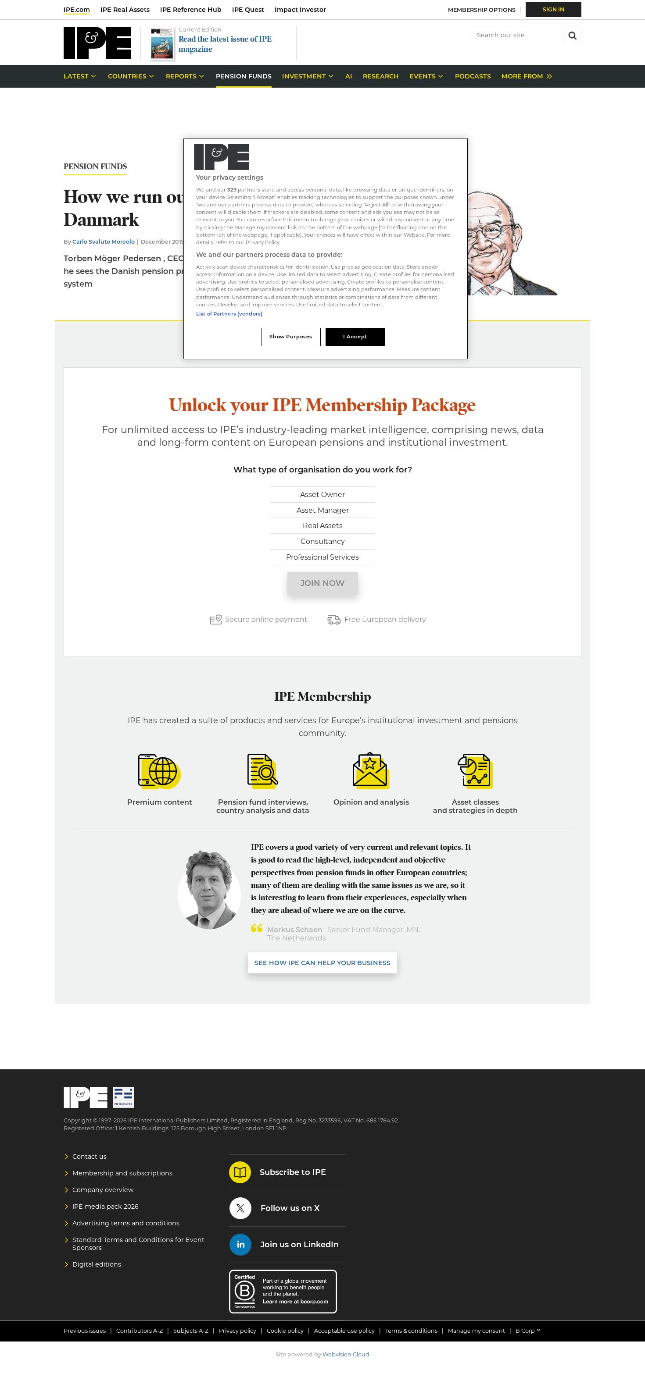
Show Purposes (290, 337)
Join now (323, 583)
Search (572, 35)
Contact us (89, 1157)
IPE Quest (248, 10)
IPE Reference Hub (191, 10)
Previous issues (85, 1330)
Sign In (553, 9)
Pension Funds (95, 166)
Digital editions (96, 1264)
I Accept (355, 337)
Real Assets (323, 526)
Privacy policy (237, 1330)
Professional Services (322, 557)
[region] (325, 249)
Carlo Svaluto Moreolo (103, 241)
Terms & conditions (411, 1330)
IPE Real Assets (125, 10)
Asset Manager (323, 510)
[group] (524, 76)
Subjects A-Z (190, 1330)
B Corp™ (528, 1330)
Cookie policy (285, 1330)
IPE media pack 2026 (105, 1206)
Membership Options (482, 10)
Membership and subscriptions (122, 1173)
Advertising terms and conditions (125, 1223)
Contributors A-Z (139, 1330)
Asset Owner (322, 494)
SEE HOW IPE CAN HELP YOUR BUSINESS (322, 963)
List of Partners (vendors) (229, 314)
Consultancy (323, 541)
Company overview (103, 1190)
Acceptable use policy (344, 1330)
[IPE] (97, 57)
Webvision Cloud (345, 1354)
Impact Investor (300, 10)
